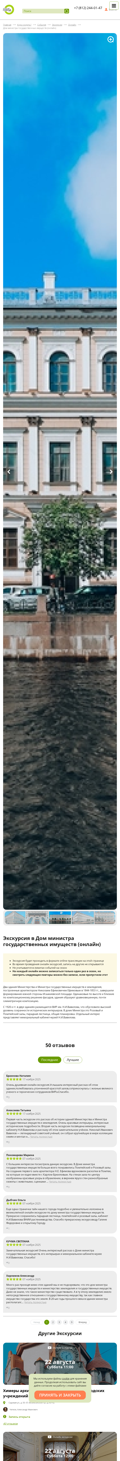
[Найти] (66, 11)
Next (111, 471)
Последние (49, 1060)
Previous (9, 471)
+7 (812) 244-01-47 (88, 8)
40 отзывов (10, 1423)
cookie (66, 1378)
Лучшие (73, 1060)
